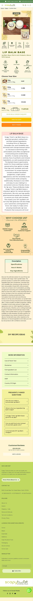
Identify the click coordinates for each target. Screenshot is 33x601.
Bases (6, 8)
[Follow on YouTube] (15, 593)
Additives (4, 537)
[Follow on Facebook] (7, 593)
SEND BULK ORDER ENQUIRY (16, 114)
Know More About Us (10, 480)
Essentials (4, 534)
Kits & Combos (6, 546)
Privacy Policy (5, 518)
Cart (30, 5)
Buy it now (16, 125)
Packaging (5, 543)
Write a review (16, 454)
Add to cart (16, 119)
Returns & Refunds (7, 512)
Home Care (5, 549)
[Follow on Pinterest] (12, 593)
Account (26, 5)
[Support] (23, 5)
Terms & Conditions (7, 515)
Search (3, 506)
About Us (4, 503)
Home (2, 8)
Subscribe (17, 571)
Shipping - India (6, 509)
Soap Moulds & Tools (7, 540)
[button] (16, 261)
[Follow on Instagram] (10, 593)
